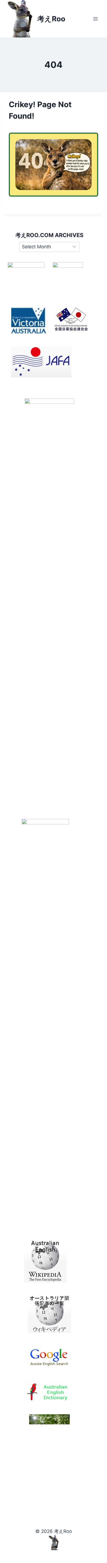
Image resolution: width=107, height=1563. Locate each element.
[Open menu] (95, 18)
